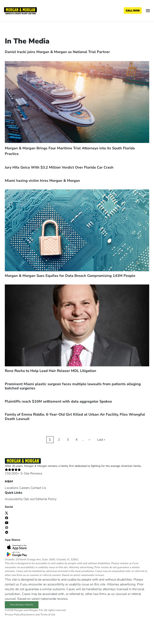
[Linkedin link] (6, 532)
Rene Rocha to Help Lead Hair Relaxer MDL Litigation (50, 370)
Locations (11, 488)
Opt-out (29, 499)
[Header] (20, 10)
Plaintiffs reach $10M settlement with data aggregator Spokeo (58, 401)
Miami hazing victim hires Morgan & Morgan (42, 180)
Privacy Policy (13, 614)
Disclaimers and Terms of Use (38, 614)
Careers (24, 488)
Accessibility (14, 499)
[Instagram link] (6, 527)
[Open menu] (148, 10)
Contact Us (38, 488)
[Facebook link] (6, 518)
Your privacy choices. (21, 604)
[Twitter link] (6, 513)
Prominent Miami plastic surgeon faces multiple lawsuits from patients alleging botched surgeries (73, 386)
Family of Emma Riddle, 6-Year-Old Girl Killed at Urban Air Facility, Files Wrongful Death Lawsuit (75, 416)
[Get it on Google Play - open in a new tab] (17, 554)
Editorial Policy (46, 499)
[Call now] (133, 10)
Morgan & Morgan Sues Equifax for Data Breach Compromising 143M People (70, 275)
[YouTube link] (6, 522)
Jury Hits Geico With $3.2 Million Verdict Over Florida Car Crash (59, 167)
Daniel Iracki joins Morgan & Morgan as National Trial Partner (57, 51)
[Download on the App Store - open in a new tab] (17, 547)
